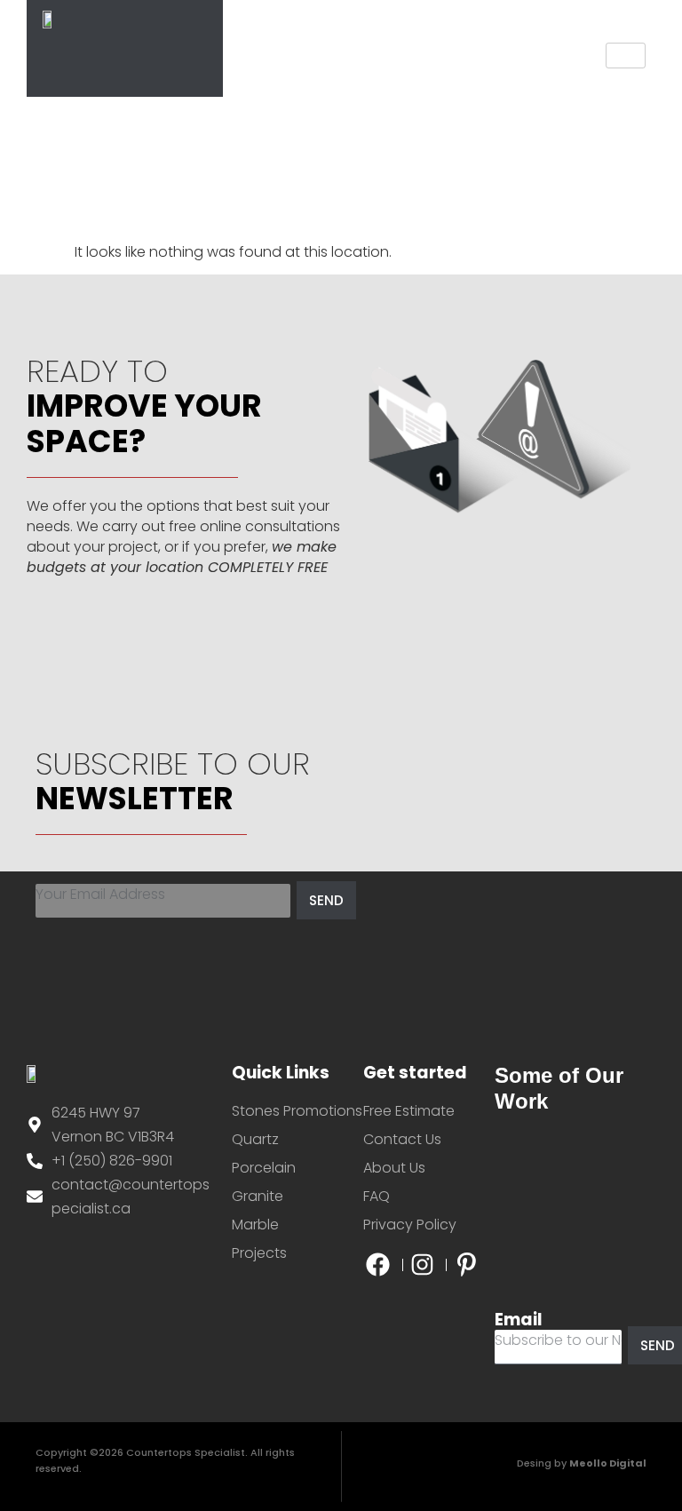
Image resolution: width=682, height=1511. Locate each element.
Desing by (581, 1463)
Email (519, 1319)
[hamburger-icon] (626, 55)
